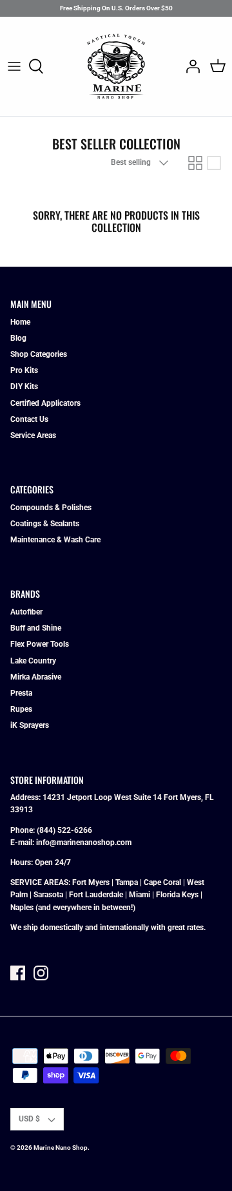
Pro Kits (24, 370)
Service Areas (33, 435)
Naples (22, 907)
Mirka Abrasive (35, 676)
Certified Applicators (45, 403)
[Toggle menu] (14, 66)
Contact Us (29, 419)
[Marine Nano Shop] (116, 66)
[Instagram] (41, 973)
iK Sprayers (29, 725)
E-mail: (23, 842)
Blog (18, 338)
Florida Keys (177, 894)
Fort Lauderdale (96, 894)
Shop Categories (38, 354)
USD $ (29, 1118)
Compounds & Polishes (51, 507)
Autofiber (26, 611)
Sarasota (48, 894)
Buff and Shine (35, 628)
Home (20, 322)
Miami (139, 894)
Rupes (21, 709)
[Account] (189, 66)
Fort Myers (91, 882)
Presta (21, 693)
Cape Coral (162, 882)
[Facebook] (17, 973)
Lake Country (33, 660)
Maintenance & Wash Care (55, 539)
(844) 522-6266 (64, 830)
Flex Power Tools (39, 644)
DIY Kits (24, 386)
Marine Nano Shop (61, 1147)
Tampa (126, 882)
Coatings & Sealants (44, 523)
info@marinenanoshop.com (83, 842)
